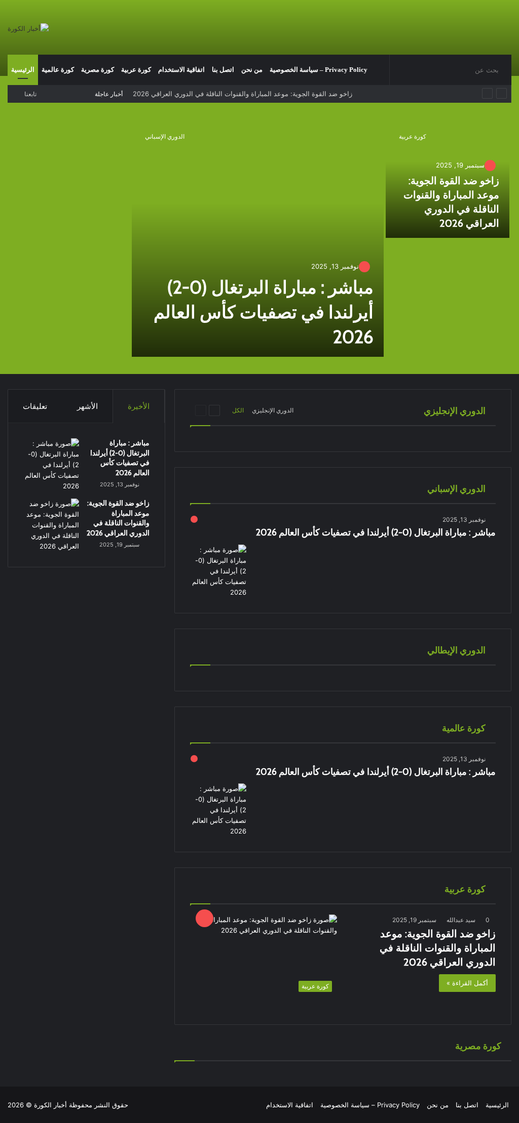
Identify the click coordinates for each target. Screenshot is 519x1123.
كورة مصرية (97, 69)
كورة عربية (136, 69)
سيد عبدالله (461, 920)
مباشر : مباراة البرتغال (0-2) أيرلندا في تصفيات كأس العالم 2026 (264, 312)
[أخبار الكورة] (28, 28)
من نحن (252, 69)
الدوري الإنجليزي (272, 410)
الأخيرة (139, 406)
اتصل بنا (223, 69)
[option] (259, 240)
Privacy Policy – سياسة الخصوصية (318, 69)
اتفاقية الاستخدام (181, 69)
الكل (238, 410)
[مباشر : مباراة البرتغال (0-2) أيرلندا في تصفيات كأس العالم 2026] (258, 239)
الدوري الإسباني (164, 136)
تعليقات (35, 406)
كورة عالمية (58, 69)
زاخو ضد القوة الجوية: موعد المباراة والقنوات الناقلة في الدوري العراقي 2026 (438, 948)
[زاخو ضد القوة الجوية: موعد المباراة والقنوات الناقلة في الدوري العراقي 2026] (51, 525)
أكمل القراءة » (467, 983)
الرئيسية (22, 69)
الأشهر (87, 406)
